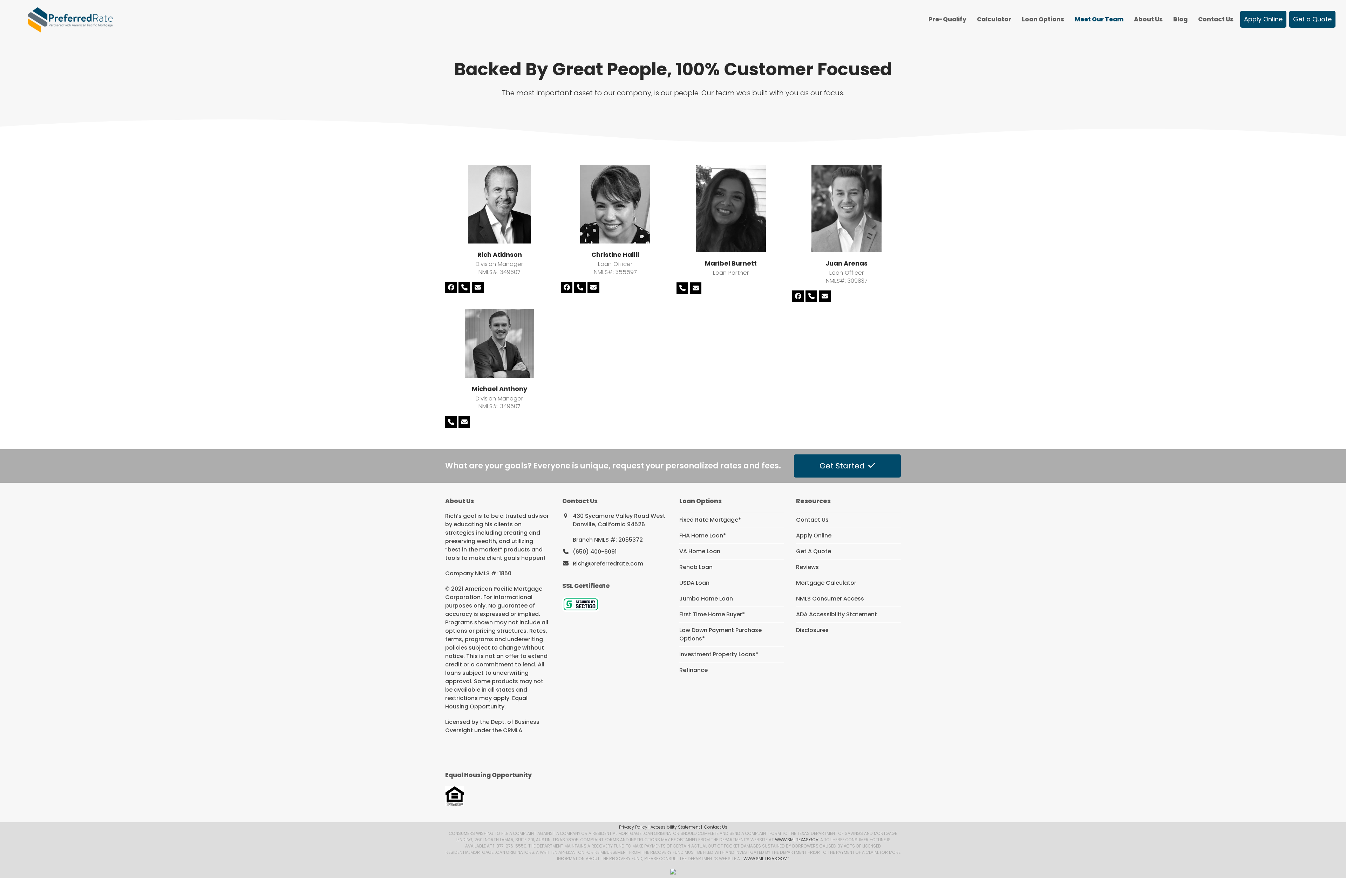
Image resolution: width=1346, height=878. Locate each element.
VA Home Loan (699, 551)
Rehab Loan (696, 567)
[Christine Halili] (615, 203)
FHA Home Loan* (702, 535)
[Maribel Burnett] (731, 208)
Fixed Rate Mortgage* (710, 520)
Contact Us (812, 520)
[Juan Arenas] (846, 208)
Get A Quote (813, 551)
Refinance (693, 670)
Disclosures (812, 630)
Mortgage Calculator (826, 583)
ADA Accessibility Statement (836, 614)
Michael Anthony (499, 388)
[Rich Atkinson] (499, 203)
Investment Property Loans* (718, 654)
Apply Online (813, 535)
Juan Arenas (846, 263)
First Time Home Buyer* (712, 614)
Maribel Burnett (731, 263)
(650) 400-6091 (595, 552)
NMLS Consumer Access (830, 599)
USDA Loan (694, 583)
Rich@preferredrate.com (608, 564)
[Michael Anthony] (499, 342)
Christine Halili (615, 254)
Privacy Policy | (634, 827)
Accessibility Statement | (676, 827)
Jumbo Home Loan (706, 599)
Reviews (807, 567)
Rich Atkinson (499, 254)
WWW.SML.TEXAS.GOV (796, 840)
